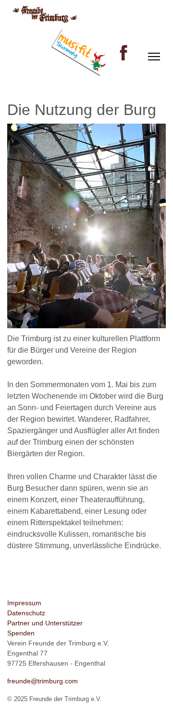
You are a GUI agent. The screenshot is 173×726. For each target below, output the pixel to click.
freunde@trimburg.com (42, 681)
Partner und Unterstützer (45, 623)
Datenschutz (26, 613)
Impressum (24, 603)
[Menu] (154, 56)
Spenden (21, 633)
